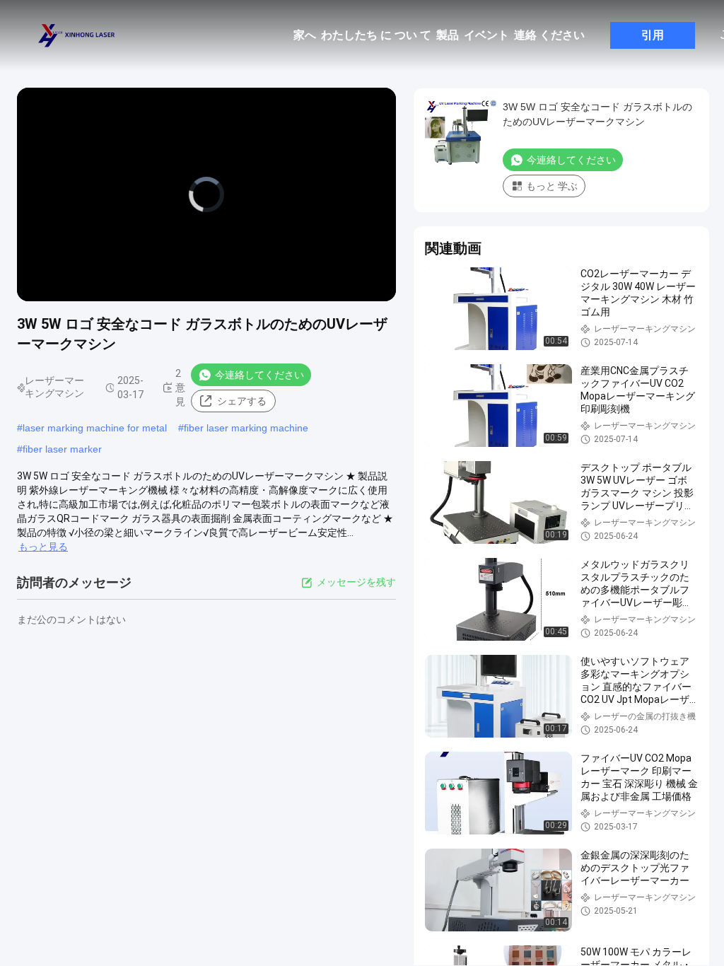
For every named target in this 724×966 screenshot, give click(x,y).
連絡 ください (549, 35)
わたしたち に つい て (376, 35)
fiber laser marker (62, 449)
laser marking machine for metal (95, 427)
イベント (486, 35)
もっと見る (43, 546)
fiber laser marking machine (246, 427)
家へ (304, 35)
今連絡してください (259, 374)
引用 (652, 35)
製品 (447, 35)
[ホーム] (77, 35)
